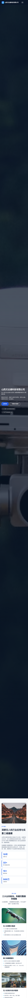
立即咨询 (5, 403)
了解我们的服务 (15, 403)
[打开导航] (22, 2)
